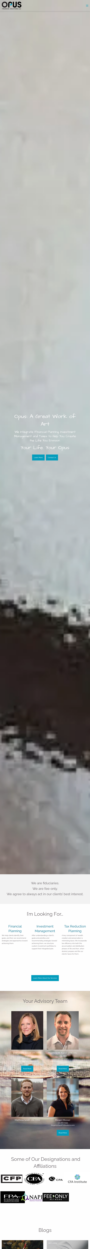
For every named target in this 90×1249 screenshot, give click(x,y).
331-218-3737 (63, 1059)
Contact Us (52, 458)
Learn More (38, 458)
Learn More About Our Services (45, 978)
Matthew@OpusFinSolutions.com (62, 1061)
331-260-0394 (63, 1123)
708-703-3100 (27, 1059)
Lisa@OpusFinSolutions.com (27, 1061)
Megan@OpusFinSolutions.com (63, 1125)
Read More (27, 1069)
